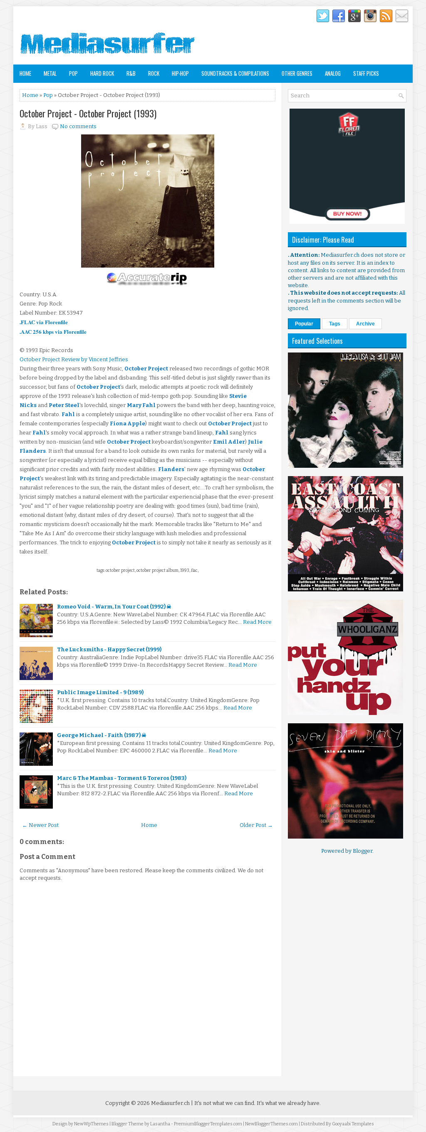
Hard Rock (102, 73)
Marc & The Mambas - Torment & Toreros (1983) (121, 778)
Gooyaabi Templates (353, 1124)
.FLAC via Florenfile (44, 322)
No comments (78, 126)
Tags (334, 324)
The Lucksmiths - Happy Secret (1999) (109, 649)
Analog (333, 73)
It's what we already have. (289, 1103)
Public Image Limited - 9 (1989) (100, 692)
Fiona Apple (127, 423)
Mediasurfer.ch (170, 1103)
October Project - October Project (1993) (88, 113)
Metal (50, 73)
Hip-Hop (180, 73)
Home (25, 73)
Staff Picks (366, 73)
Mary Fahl (141, 405)
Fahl (68, 414)
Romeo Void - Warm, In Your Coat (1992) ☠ (114, 606)
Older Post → (256, 825)
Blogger (362, 851)
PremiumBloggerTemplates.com (208, 1124)
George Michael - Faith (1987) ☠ (101, 735)
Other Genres (297, 73)
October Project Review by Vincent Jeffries (74, 359)
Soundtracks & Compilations (235, 73)
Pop (73, 73)
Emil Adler (229, 442)
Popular (304, 324)
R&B (131, 73)
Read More (257, 622)
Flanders (171, 469)
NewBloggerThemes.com (271, 1124)
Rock (153, 73)
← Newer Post (40, 825)
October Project (146, 368)
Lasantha (160, 1124)
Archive (365, 324)
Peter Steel (64, 405)
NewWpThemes (91, 1124)
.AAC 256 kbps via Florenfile (53, 331)
